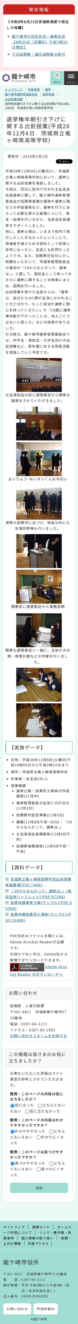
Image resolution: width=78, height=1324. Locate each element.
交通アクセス (38, 1243)
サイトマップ (14, 1227)
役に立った (24, 1105)
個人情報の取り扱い (37, 1238)
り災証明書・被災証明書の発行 (38, 54)
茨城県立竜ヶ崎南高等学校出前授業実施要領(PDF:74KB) (38, 881)
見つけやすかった (30, 1163)
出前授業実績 (14, 99)
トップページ (14, 89)
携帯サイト (41, 1227)
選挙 (48, 89)
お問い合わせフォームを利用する (38, 1035)
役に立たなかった (45, 1111)
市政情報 (34, 89)
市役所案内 (46, 1309)
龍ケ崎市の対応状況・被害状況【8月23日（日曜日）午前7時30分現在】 (40, 42)
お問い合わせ (17, 1309)
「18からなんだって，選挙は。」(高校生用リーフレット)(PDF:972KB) (38, 893)
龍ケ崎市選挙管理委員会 (21, 94)
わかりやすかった (30, 1131)
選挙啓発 (49, 94)
